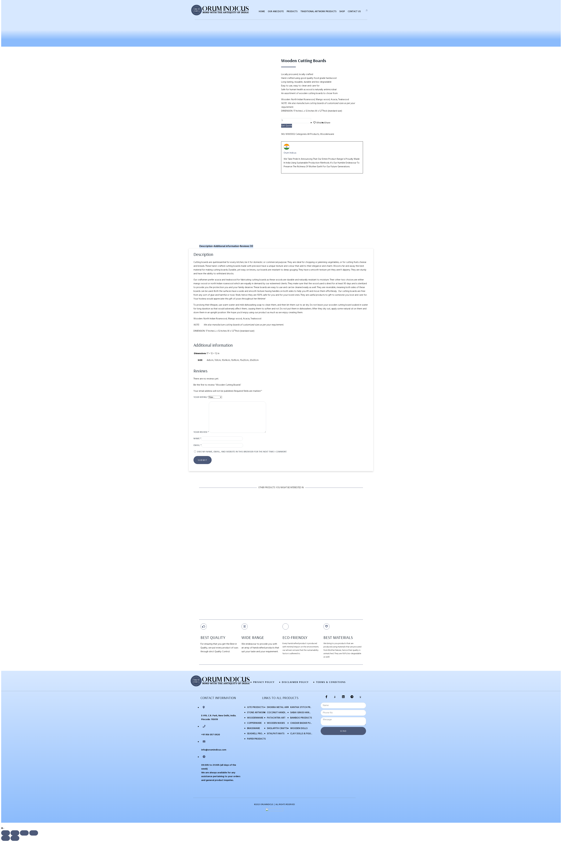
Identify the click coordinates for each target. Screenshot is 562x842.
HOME (262, 11)
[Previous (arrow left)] (5, 838)
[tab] (206, 246)
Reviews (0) (246, 246)
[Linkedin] (343, 696)
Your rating (200, 396)
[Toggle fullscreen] (24, 833)
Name (197, 438)
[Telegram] (351, 696)
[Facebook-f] (326, 696)
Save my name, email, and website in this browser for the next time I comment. (242, 451)
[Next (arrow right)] (15, 838)
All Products (313, 134)
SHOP (342, 11)
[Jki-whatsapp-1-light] (360, 696)
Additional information (226, 246)
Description (206, 246)
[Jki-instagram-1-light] (334, 696)
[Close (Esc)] (5, 833)
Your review (201, 431)
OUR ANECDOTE (276, 11)
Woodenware (327, 134)
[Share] (15, 833)
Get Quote (286, 126)
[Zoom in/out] (33, 833)
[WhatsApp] (2, 825)
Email (197, 445)
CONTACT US (354, 11)
